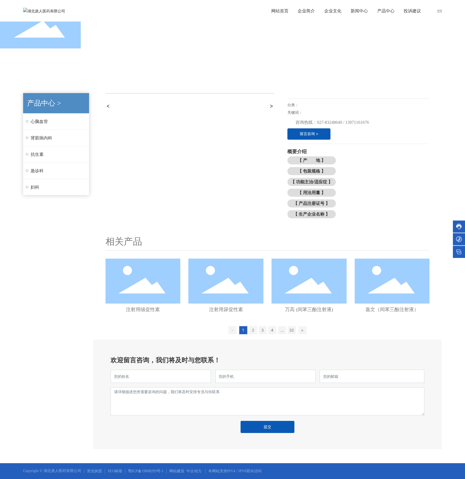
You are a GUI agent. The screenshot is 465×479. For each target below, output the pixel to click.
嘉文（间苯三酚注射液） (392, 309)
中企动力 (194, 471)
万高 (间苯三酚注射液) (309, 309)
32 (291, 330)
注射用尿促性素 (226, 309)
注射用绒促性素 (143, 309)
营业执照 (94, 471)
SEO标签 (115, 471)
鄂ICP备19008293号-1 (146, 471)
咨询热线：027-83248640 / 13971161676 (332, 122)
